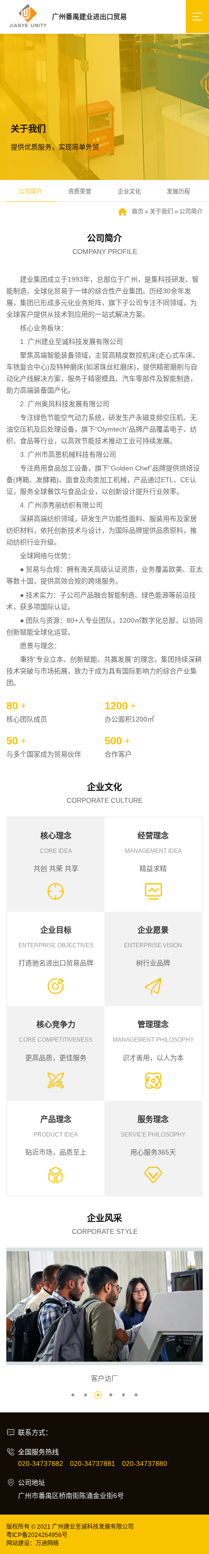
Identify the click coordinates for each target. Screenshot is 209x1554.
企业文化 (129, 191)
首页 (137, 211)
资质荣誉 (79, 191)
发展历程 (178, 191)
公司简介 (30, 191)
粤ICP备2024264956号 (37, 1535)
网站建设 (18, 1543)
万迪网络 (47, 1543)
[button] (72, 1394)
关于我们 (161, 211)
